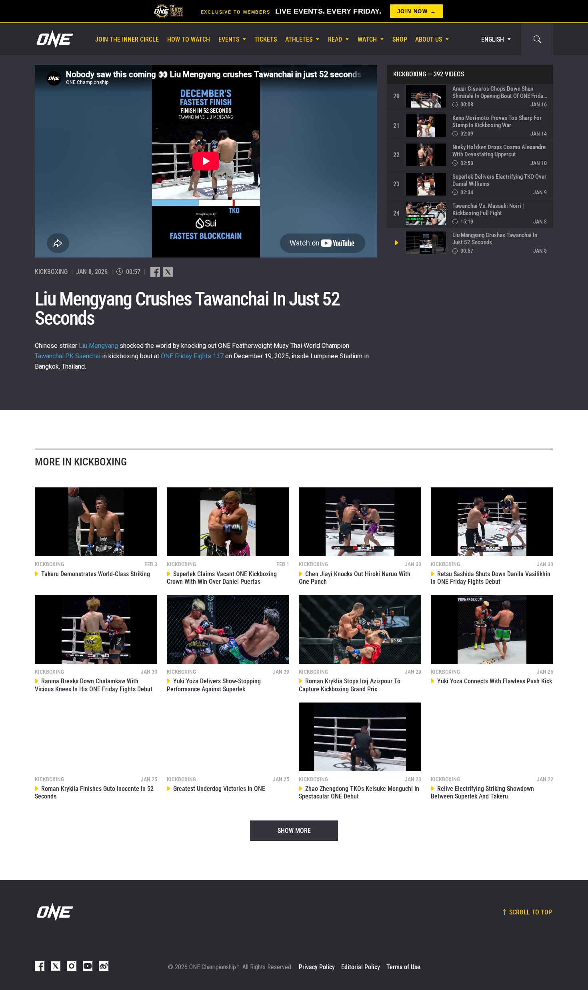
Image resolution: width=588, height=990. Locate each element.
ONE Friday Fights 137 (192, 356)
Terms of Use (403, 967)
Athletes (298, 39)
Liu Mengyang (98, 345)
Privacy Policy (317, 967)
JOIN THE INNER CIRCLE (127, 39)
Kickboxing (409, 74)
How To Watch (188, 39)
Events (228, 39)
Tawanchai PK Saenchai (67, 356)
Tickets (265, 39)
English (492, 39)
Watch (367, 39)
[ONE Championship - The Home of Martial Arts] (54, 39)
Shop (399, 39)
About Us (428, 39)
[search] (537, 39)
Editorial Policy (360, 967)
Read (335, 39)
